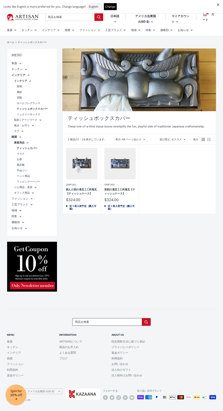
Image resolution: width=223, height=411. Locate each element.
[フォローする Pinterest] (125, 397)
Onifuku (71, 184)
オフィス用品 (22, 192)
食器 (10, 30)
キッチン (27, 30)
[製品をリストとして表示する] (209, 139)
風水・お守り (22, 125)
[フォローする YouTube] (131, 397)
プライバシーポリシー (125, 347)
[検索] (98, 17)
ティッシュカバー (27, 148)
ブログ (63, 358)
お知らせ (183, 30)
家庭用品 (19, 142)
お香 (19, 159)
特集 (148, 30)
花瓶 (19, 97)
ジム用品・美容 (23, 187)
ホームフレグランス (28, 103)
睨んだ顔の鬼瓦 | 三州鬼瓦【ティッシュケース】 (81, 191)
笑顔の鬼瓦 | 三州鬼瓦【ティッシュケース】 (119, 191)
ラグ (17, 131)
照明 (19, 86)
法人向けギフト (121, 369)
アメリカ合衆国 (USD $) (41, 391)
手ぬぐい (22, 170)
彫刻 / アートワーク (26, 119)
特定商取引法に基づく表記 (128, 341)
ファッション (87, 30)
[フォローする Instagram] (118, 397)
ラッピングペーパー (28, 181)
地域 (134, 30)
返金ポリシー (15, 375)
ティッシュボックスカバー (32, 42)
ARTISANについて (70, 341)
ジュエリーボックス (28, 114)
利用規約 (12, 369)
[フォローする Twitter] (112, 397)
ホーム (10, 42)
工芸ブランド (113, 30)
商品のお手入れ (69, 347)
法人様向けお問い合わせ (127, 375)
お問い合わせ (120, 364)
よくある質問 (67, 352)
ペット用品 (23, 176)
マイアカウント (180, 18)
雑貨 (67, 30)
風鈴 (19, 92)
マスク (21, 153)
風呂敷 (21, 164)
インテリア (49, 30)
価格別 (164, 30)
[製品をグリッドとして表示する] (203, 139)
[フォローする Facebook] (105, 397)
